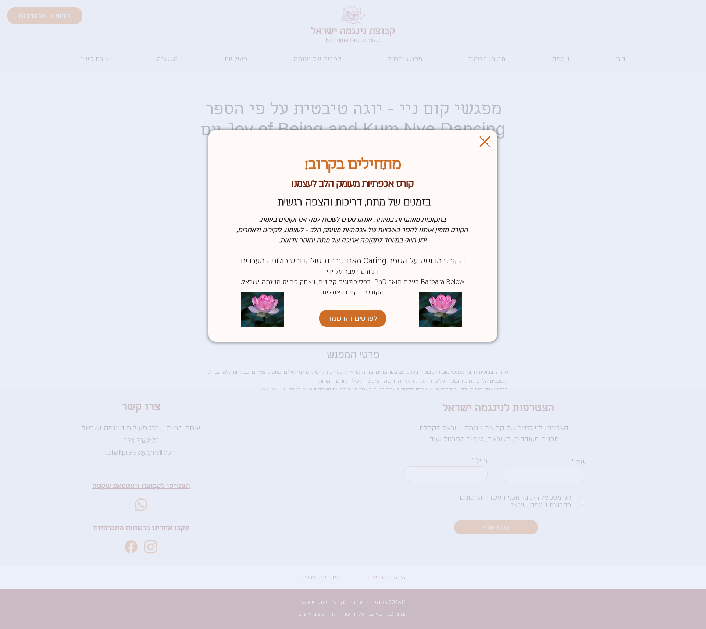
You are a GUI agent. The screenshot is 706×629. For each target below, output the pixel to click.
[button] (484, 142)
